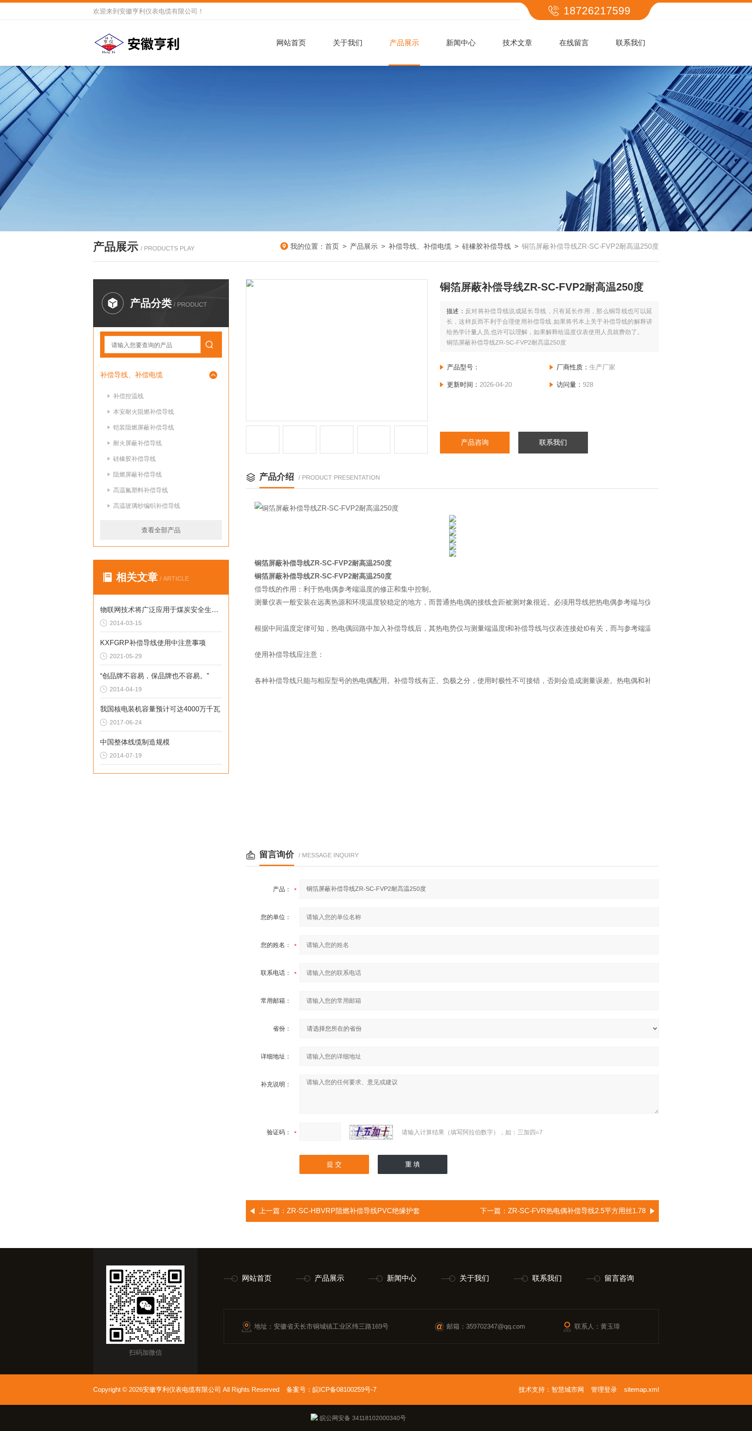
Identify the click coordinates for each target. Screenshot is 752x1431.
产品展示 (404, 43)
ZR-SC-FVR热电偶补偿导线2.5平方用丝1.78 (577, 1210)
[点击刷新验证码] (371, 1132)
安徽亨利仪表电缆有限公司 (158, 11)
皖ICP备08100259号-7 (344, 1389)
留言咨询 (619, 1278)
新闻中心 (461, 43)
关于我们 (348, 43)
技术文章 (517, 43)
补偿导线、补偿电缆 (420, 246)
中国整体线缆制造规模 (135, 742)
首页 (332, 246)
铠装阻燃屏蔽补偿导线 (143, 427)
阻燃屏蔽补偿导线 (137, 474)
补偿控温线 (128, 395)
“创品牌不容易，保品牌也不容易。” (154, 676)
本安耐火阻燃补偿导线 (143, 411)
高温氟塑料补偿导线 (140, 490)
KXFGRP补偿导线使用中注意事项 (153, 642)
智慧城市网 (567, 1389)
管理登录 (604, 1389)
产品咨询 (475, 442)
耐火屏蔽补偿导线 (137, 443)
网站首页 (291, 43)
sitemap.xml (641, 1389)
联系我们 (630, 43)
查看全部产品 (161, 530)
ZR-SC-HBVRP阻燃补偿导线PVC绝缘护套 (353, 1210)
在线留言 (574, 43)
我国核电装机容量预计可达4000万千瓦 (160, 709)
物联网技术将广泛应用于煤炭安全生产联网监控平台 (161, 609)
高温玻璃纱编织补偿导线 (146, 505)
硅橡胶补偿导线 (486, 246)
